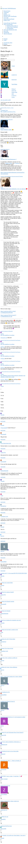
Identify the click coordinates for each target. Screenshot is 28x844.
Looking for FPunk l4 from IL (8, 701)
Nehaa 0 (14, 89)
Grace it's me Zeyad (5, 785)
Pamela (2, 128)
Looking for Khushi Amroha (7, 601)
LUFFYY (14, 95)
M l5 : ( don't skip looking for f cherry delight (11, 676)
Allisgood (3, 754)
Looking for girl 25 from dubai (8, 639)
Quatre (13, 66)
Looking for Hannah (5, 610)
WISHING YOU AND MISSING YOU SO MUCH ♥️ (14, 189)
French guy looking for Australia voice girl (11, 620)
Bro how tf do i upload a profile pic (9, 657)
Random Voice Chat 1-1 (12, 25)
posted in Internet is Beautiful (7, 119)
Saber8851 (3, 819)
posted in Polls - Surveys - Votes (7, 107)
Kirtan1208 (3, 735)
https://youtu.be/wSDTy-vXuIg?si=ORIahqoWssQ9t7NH (8, 312)
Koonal (2, 425)
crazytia (2, 414)
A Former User (4, 110)
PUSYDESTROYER (6, 443)
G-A (2, 158)
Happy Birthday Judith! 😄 (7, 129)
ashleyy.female (4, 779)
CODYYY (14, 75)
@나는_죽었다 (4, 379)
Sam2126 (14, 90)
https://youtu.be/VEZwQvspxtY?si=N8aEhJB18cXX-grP (8, 316)
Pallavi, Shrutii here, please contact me (10, 801)
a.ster (2, 495)
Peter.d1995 (3, 828)
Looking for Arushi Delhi (7, 582)
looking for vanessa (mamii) (7, 592)
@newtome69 (4, 427)
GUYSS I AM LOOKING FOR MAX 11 (11, 741)
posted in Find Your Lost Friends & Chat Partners (10, 340)
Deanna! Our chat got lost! (7, 648)
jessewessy (14, 79)
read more (3, 421)
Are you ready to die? (6, 100)
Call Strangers (10, 28)
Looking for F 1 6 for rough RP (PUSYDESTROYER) (14, 573)
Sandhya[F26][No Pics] (6, 826)
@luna (10, 163)
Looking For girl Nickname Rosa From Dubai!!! (12, 732)
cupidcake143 (4, 810)
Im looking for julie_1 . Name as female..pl (11, 760)
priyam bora (3, 769)
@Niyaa (3, 346)
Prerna (2, 725)
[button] (8, 24)
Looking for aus (4, 816)
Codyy (13, 97)
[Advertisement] (12, 2)
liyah (2, 187)
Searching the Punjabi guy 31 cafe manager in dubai (13, 717)
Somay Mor (14, 92)
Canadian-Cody (4, 516)
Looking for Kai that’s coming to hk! (9, 629)
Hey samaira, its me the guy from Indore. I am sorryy (13, 835)
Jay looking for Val (5, 692)
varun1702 (3, 452)
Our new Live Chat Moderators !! (9, 159)
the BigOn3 (3, 506)
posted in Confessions (5, 149)
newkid (2, 527)
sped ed (2, 551)
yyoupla (2, 481)
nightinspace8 (4, 744)
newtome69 (3, 434)
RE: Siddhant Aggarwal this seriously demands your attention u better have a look (13, 376)
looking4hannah (4, 470)
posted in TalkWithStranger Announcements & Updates (12, 176)
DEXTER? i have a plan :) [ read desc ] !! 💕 (11, 776)
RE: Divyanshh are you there (7, 335)
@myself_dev (4, 337)
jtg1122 (2, 536)
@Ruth (7, 163)
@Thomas (16, 163)
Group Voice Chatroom (12, 27)
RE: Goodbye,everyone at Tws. (8, 111)
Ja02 (13, 94)
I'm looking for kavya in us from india (9, 751)
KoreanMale (3, 561)
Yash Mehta (14, 84)
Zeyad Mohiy (4, 794)
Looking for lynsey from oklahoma (9, 667)
